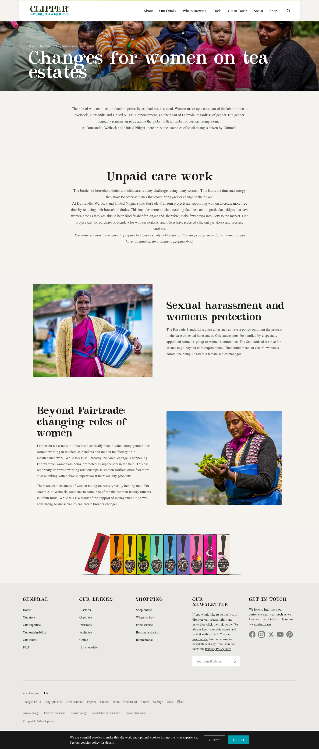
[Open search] (288, 11)
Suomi (145, 701)
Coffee (83, 639)
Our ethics (29, 639)
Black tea (85, 610)
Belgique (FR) (54, 701)
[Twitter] (271, 634)
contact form (262, 624)
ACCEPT (238, 740)
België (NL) (33, 701)
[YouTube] (280, 634)
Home (32, 46)
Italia (116, 701)
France (104, 701)
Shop (273, 10)
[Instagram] (261, 634)
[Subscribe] (234, 661)
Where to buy (145, 617)
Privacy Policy (31, 713)
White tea (85, 632)
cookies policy (90, 742)
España (91, 701)
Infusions (85, 624)
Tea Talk (45, 46)
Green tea (85, 617)
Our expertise (32, 624)
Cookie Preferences (136, 713)
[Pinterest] (289, 634)
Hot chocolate (88, 647)
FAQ (26, 647)
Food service (144, 624)
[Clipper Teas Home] (50, 10)
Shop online (144, 610)
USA (170, 701)
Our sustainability (34, 632)
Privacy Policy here (218, 649)
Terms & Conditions (54, 713)
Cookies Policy (79, 713)
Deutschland (75, 701)
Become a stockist (148, 632)
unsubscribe (200, 639)
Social (258, 10)
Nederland (130, 701)
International (144, 639)
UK (46, 693)
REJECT (214, 740)
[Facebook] (252, 634)
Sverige (158, 701)
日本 (180, 701)
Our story (29, 617)
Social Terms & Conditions (106, 713)
